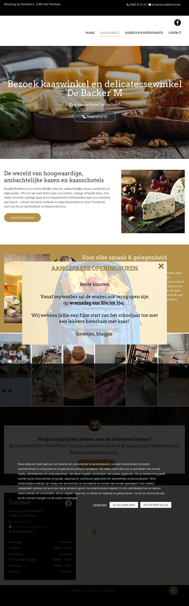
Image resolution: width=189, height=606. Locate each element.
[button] (161, 266)
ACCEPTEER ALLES (155, 505)
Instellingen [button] (100, 505)
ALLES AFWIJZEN (124, 505)
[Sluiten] (186, 366)
